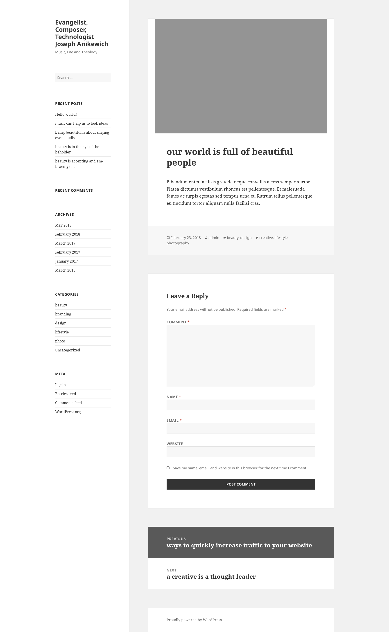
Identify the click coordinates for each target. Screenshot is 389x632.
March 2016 (65, 270)
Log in (60, 384)
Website (175, 443)
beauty (61, 305)
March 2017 (65, 243)
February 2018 (67, 234)
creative (266, 237)
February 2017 (67, 252)
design (60, 323)
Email (174, 420)
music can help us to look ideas (81, 123)
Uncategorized (67, 350)
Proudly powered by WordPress (194, 619)
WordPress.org (68, 411)
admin (213, 237)
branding (63, 314)
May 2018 (63, 225)
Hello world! (66, 114)
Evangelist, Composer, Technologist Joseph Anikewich (82, 33)
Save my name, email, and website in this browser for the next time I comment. (240, 468)
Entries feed (65, 393)
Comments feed (68, 402)
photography (178, 243)
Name (174, 396)
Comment (178, 321)
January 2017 (66, 261)
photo (60, 341)
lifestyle (62, 332)
